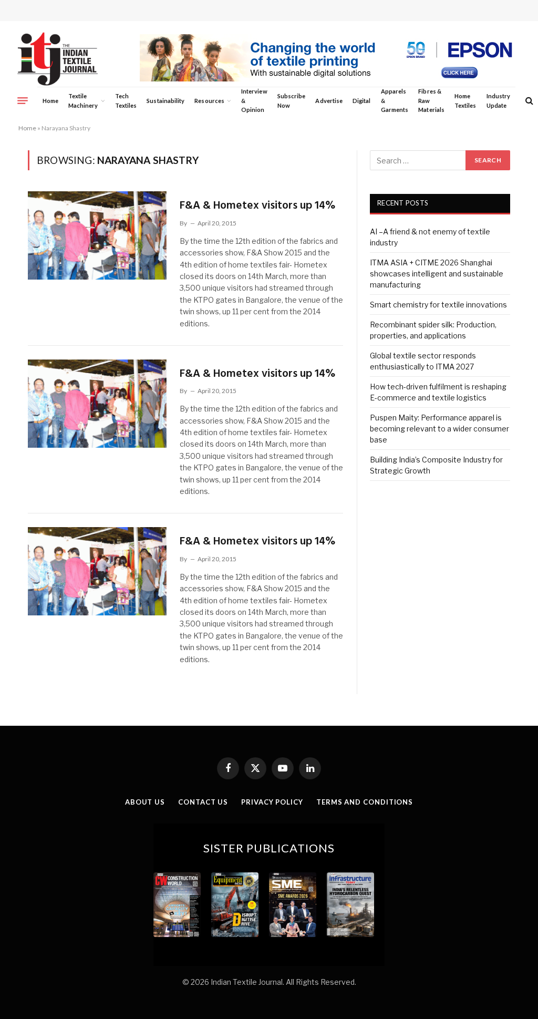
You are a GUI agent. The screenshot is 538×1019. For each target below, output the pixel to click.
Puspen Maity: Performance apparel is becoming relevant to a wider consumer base (439, 428)
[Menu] (22, 100)
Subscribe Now (291, 100)
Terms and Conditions (364, 802)
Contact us (203, 802)
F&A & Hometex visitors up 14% (258, 205)
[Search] (528, 100)
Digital (361, 100)
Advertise (329, 100)
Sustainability (165, 100)
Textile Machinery (83, 100)
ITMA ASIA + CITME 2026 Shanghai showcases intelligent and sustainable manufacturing (436, 273)
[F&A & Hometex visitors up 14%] (97, 235)
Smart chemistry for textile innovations (438, 304)
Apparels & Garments (394, 100)
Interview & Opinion (254, 100)
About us (145, 802)
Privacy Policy (272, 802)
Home (50, 100)
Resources (209, 100)
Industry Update (498, 100)
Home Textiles (465, 100)
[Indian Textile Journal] (57, 59)
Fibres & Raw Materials (431, 100)
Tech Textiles (126, 100)
